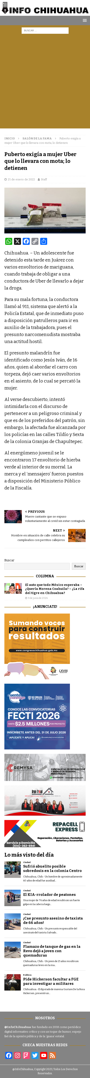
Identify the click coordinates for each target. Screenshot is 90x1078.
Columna (45, 576)
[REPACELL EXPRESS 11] (45, 844)
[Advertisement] (45, 83)
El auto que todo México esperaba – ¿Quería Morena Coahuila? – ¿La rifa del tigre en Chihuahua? (54, 589)
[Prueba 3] (45, 813)
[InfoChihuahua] (45, 13)
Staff (44, 179)
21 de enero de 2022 (21, 179)
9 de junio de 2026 (38, 598)
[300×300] (37, 677)
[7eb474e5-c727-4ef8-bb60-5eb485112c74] (45, 778)
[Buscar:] (45, 30)
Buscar (9, 560)
